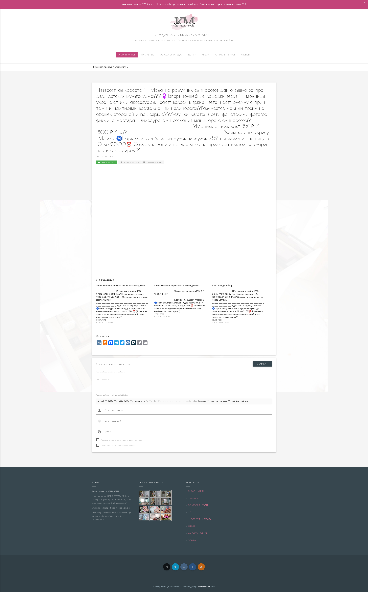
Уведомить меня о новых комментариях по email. (121, 440)
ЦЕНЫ (191, 55)
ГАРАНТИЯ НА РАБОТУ (201, 519)
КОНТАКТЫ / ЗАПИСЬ (225, 55)
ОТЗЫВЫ (245, 55)
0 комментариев (154, 162)
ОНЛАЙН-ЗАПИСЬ (126, 55)
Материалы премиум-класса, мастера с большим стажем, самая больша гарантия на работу (184, 40)
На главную (147, 55)
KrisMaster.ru (204, 586)
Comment (262, 364)
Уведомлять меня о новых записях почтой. (118, 445)
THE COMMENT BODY (103, 379)
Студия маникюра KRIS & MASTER (184, 35)
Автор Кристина (131, 162)
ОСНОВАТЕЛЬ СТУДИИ (171, 55)
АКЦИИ (205, 55)
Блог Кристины (122, 67)
